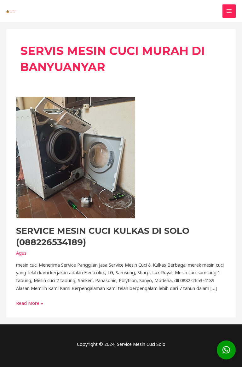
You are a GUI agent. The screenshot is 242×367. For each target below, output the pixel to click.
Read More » (29, 302)
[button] (226, 349)
